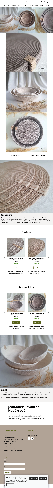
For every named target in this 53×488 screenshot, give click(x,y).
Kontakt (5, 434)
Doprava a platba (8, 443)
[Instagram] (31, 438)
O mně (5, 435)
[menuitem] (6, 5)
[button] (2, 20)
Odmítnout (33, 478)
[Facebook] (28, 438)
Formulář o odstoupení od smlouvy (12, 450)
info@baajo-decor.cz (33, 434)
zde (25, 481)
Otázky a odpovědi (8, 445)
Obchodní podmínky (8, 437)
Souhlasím (42, 478)
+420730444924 (31, 435)
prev (4, 258)
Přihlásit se (7, 472)
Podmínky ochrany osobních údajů (12, 439)
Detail (14, 267)
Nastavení (10, 485)
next (48, 258)
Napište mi (6, 447)
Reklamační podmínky (9, 441)
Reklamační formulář (9, 449)
